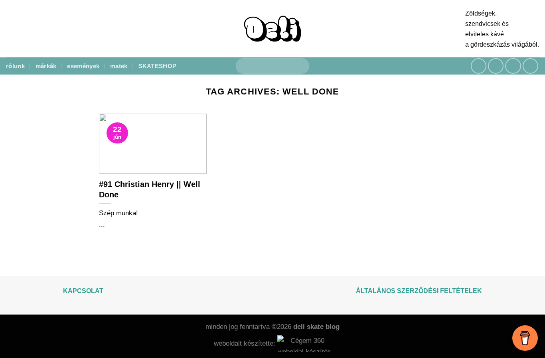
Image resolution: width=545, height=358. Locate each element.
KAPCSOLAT (83, 290)
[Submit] (300, 66)
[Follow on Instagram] (496, 66)
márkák (46, 66)
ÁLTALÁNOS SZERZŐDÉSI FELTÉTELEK (419, 290)
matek (119, 66)
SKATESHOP (157, 66)
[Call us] (531, 66)
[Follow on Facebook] (479, 66)
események (83, 66)
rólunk (15, 66)
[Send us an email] (513, 66)
